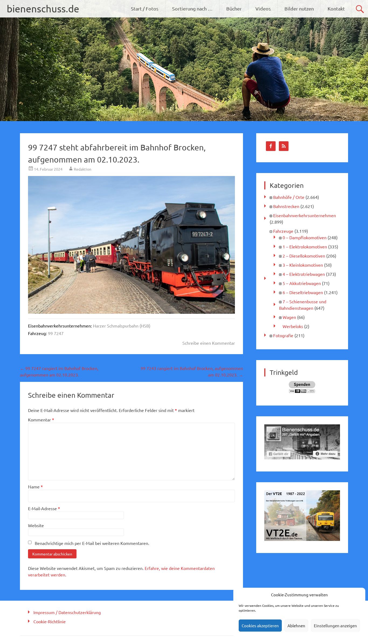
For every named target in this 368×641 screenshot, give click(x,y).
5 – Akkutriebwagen (302, 283)
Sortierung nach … (192, 8)
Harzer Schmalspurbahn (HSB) (121, 325)
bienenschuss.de (43, 8)
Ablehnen (296, 625)
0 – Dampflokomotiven (305, 237)
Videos (263, 8)
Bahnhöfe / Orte (288, 197)
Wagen (289, 317)
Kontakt (336, 8)
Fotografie (283, 335)
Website (36, 525)
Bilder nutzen (299, 8)
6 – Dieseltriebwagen (303, 292)
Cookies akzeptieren (260, 625)
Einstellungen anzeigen (335, 625)
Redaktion (82, 169)
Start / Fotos (144, 8)
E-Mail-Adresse (44, 508)
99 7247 (56, 333)
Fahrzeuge (283, 231)
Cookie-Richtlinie (49, 621)
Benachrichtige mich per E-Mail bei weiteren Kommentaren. (92, 543)
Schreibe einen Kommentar (208, 343)
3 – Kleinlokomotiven (303, 264)
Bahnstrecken (286, 206)
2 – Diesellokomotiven (304, 255)
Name (35, 486)
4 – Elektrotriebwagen (304, 274)
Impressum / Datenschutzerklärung (67, 612)
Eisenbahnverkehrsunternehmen (304, 215)
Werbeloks (293, 326)
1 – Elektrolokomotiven (305, 246)
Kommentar (41, 419)
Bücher (234, 8)
